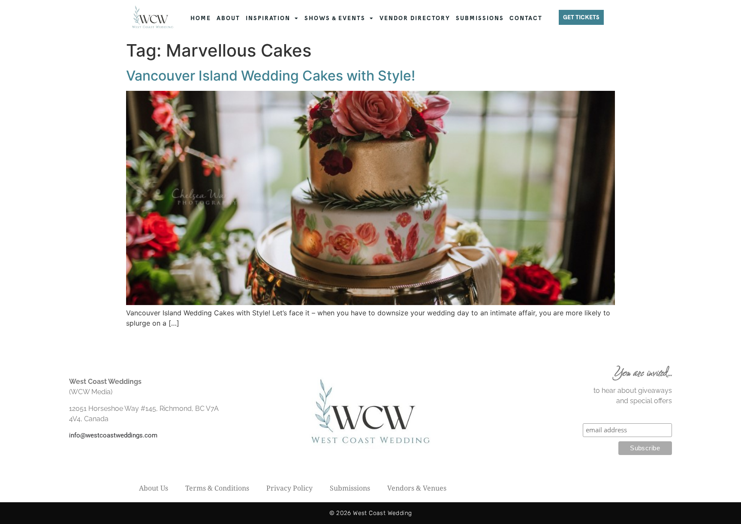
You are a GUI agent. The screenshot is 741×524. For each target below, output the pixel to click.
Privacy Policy (289, 488)
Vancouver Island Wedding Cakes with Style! (270, 75)
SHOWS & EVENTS (334, 18)
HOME (200, 18)
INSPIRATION (268, 18)
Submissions (350, 488)
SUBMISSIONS (480, 18)
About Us (153, 488)
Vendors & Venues (416, 488)
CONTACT (525, 18)
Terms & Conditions (217, 488)
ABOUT (228, 18)
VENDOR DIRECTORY (415, 18)
